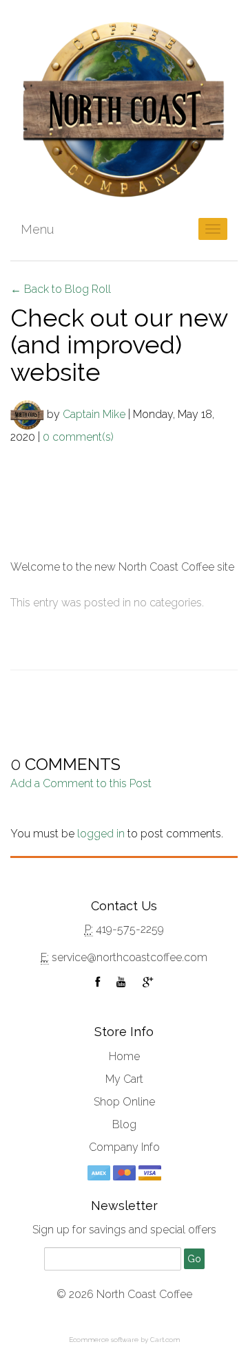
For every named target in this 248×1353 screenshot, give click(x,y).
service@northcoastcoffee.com (129, 957)
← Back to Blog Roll (60, 289)
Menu (37, 229)
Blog (124, 1124)
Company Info (124, 1147)
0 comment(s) (78, 436)
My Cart (124, 1079)
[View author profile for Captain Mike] (27, 413)
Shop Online (124, 1101)
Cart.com (165, 1339)
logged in (101, 833)
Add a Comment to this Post (81, 783)
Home (124, 1056)
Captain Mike (94, 413)
